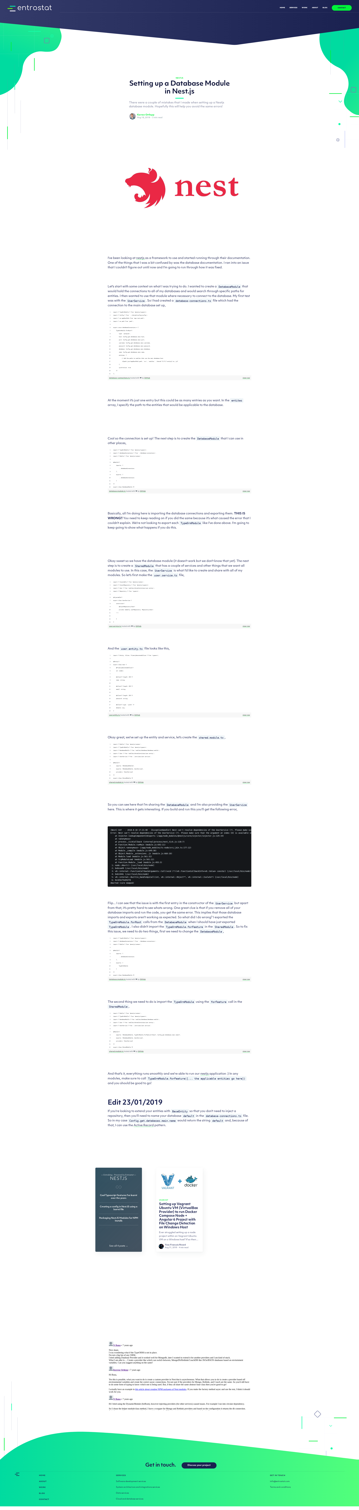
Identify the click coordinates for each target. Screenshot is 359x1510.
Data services (122, 1493)
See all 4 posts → (118, 1246)
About (315, 8)
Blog (325, 8)
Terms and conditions (280, 1487)
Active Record (144, 1125)
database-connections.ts (119, 378)
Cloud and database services (129, 1499)
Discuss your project (199, 1465)
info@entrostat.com (280, 1481)
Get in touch (277, 1475)
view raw (246, 378)
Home (282, 8)
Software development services (131, 1481)
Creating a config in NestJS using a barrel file (118, 1208)
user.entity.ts (114, 715)
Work (304, 8)
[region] (179, 343)
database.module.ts (117, 491)
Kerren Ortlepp (145, 115)
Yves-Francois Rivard (175, 1245)
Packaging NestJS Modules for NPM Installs (118, 1219)
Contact (342, 8)
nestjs (179, 78)
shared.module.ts (116, 782)
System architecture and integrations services (138, 1487)
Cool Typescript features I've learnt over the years (118, 1196)
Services (293, 8)
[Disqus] (179, 1304)
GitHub (147, 378)
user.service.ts (115, 626)
